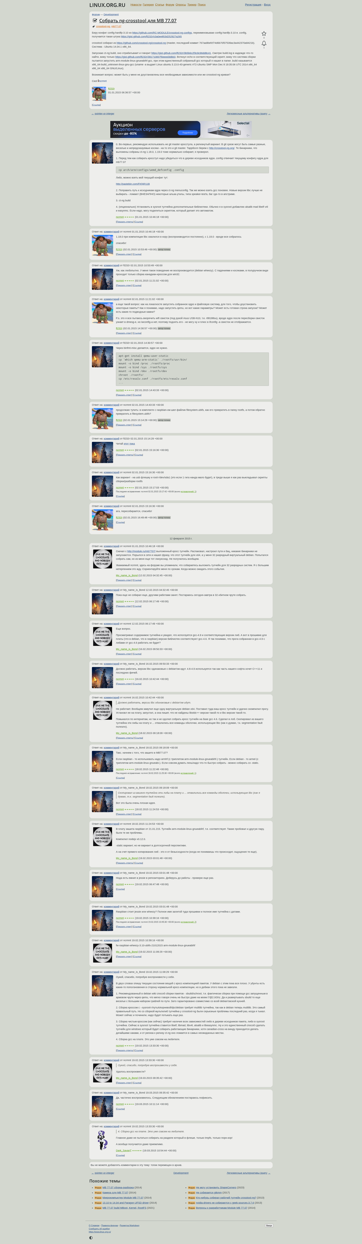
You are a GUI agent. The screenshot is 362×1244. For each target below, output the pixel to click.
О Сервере (94, 1225)
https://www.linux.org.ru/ (100, 1232)
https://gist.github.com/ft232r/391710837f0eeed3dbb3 (145, 56)
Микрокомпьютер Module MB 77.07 (123, 1197)
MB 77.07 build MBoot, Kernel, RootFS (124, 1207)
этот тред (129, 443)
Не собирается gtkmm (209, 1192)
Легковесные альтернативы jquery (247, 113)
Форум (170, 4)
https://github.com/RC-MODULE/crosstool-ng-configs (162, 32)
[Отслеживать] (264, 43)
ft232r (111, 88)
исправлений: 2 (188, 922)
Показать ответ (124, 254)
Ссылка (96, 105)
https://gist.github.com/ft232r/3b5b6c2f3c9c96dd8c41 (181, 53)
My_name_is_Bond (127, 575)
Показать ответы (125, 222)
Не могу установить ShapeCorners (216, 1187)
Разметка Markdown (129, 1225)
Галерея (148, 4)
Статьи (159, 4)
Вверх (269, 1225)
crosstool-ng (103, 26)
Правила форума (109, 1225)
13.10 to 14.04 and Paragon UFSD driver (126, 1202)
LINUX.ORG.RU (107, 5)
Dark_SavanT (124, 1150)
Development (111, 14)
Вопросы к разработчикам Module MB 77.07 (221, 1207)
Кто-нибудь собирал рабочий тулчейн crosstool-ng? (226, 1197)
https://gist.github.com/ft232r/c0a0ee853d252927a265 (151, 36)
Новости (136, 4)
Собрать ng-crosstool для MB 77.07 (137, 20)
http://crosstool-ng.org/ (221, 148)
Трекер (191, 4)
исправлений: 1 (188, 491)
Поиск (202, 4)
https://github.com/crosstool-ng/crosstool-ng (141, 43)
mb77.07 (116, 26)
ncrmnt (103, 81)
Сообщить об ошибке (99, 1228)
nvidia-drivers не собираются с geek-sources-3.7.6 (225, 1202)
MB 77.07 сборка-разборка (118, 1187)
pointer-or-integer (104, 113)
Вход (267, 4)
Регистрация (253, 4)
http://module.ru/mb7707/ (141, 551)
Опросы (181, 4)
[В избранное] (264, 34)
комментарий (111, 231)
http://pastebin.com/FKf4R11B (133, 184)
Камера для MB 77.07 (115, 1192)
